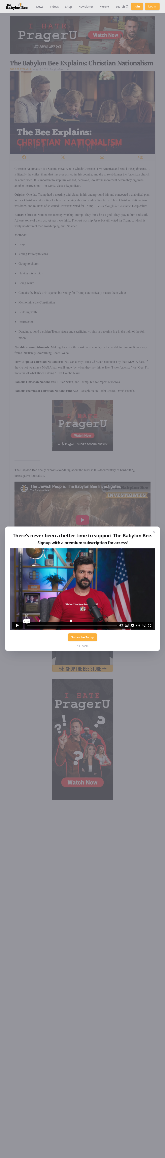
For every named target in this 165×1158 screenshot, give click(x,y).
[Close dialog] (154, 532)
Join (137, 6)
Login (152, 6)
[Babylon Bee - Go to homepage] (17, 6)
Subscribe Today (82, 637)
